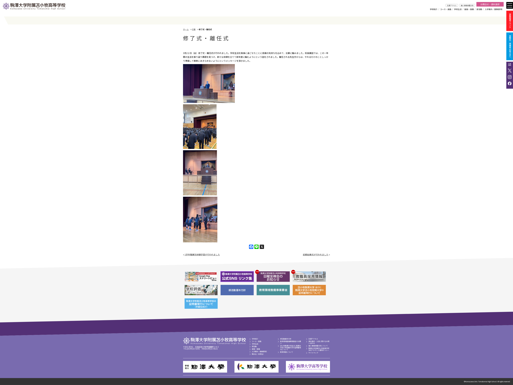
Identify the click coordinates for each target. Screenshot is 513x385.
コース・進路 (445, 9)
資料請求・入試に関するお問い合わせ (318, 342)
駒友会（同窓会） (258, 354)
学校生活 (458, 9)
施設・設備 (469, 9)
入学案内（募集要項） (494, 9)
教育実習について (286, 352)
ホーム (186, 29)
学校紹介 (433, 9)
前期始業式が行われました (315, 254)
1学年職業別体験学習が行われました (202, 254)
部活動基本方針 (285, 339)
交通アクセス (451, 5)
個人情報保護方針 (467, 5)
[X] (262, 247)
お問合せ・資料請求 (490, 4)
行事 (194, 29)
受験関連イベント (510, 20)
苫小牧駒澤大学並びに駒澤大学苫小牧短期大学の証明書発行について (290, 348)
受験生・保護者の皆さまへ (510, 46)
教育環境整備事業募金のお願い (290, 342)
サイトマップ (313, 352)
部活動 (479, 9)
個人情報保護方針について (318, 346)
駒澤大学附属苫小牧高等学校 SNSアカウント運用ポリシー (318, 349)
